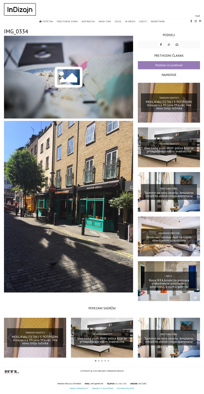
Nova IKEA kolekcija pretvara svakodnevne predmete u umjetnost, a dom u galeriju (169, 283)
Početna (48, 21)
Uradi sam (104, 21)
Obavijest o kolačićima (102, 388)
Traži (197, 16)
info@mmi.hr (97, 383)
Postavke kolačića (125, 388)
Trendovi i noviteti (169, 97)
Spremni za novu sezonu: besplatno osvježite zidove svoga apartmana (169, 194)
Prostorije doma (67, 21)
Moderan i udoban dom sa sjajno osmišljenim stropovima (169, 238)
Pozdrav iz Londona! (169, 65)
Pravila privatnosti (79, 388)
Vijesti (143, 21)
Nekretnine (158, 21)
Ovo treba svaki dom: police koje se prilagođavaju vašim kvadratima (169, 149)
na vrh (196, 371)
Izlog (118, 21)
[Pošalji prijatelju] (177, 44)
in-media (130, 21)
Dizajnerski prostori (168, 233)
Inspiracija (88, 21)
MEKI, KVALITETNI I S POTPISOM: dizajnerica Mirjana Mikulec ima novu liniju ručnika (169, 105)
